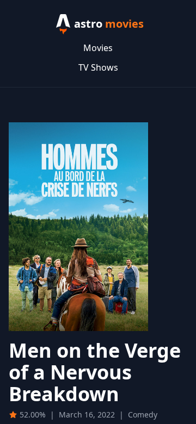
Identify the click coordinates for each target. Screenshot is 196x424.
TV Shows (98, 67)
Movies (98, 48)
